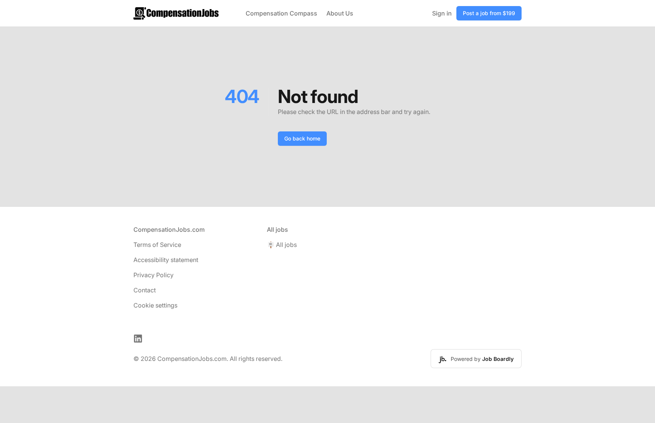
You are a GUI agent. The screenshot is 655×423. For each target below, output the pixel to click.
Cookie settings (155, 305)
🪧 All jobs (282, 244)
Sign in (442, 13)
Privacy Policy (153, 275)
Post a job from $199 (489, 13)
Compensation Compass (281, 13)
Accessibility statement (165, 260)
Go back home (302, 138)
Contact (144, 290)
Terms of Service (157, 244)
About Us (339, 13)
